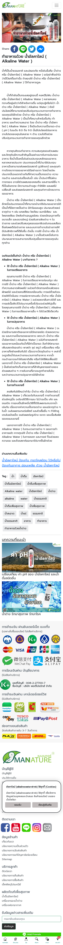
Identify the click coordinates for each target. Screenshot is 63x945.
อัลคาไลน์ (38, 476)
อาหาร (27, 521)
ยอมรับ (17, 805)
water (24, 499)
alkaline (9, 499)
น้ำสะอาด (9, 514)
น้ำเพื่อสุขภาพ (37, 506)
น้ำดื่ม (24, 476)
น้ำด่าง (51, 491)
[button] (5, 940)
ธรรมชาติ (38, 514)
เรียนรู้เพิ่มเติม (45, 805)
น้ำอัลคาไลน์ (35, 491)
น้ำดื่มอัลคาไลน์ (13, 484)
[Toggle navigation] (56, 5)
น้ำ (12, 476)
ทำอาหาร (42, 521)
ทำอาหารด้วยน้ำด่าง (15, 528)
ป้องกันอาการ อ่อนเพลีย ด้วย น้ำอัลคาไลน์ (30, 465)
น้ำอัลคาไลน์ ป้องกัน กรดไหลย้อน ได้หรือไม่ (31, 460)
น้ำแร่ (23, 514)
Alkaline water (13, 491)
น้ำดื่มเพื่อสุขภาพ (36, 484)
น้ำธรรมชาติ (40, 499)
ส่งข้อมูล (9, 926)
